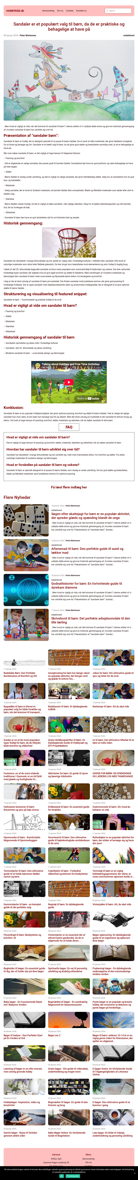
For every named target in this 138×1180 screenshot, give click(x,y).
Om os (60, 10)
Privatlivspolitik (73, 1176)
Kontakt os (81, 10)
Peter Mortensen (28, 35)
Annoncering (48, 10)
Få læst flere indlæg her (69, 487)
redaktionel (128, 35)
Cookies (69, 10)
